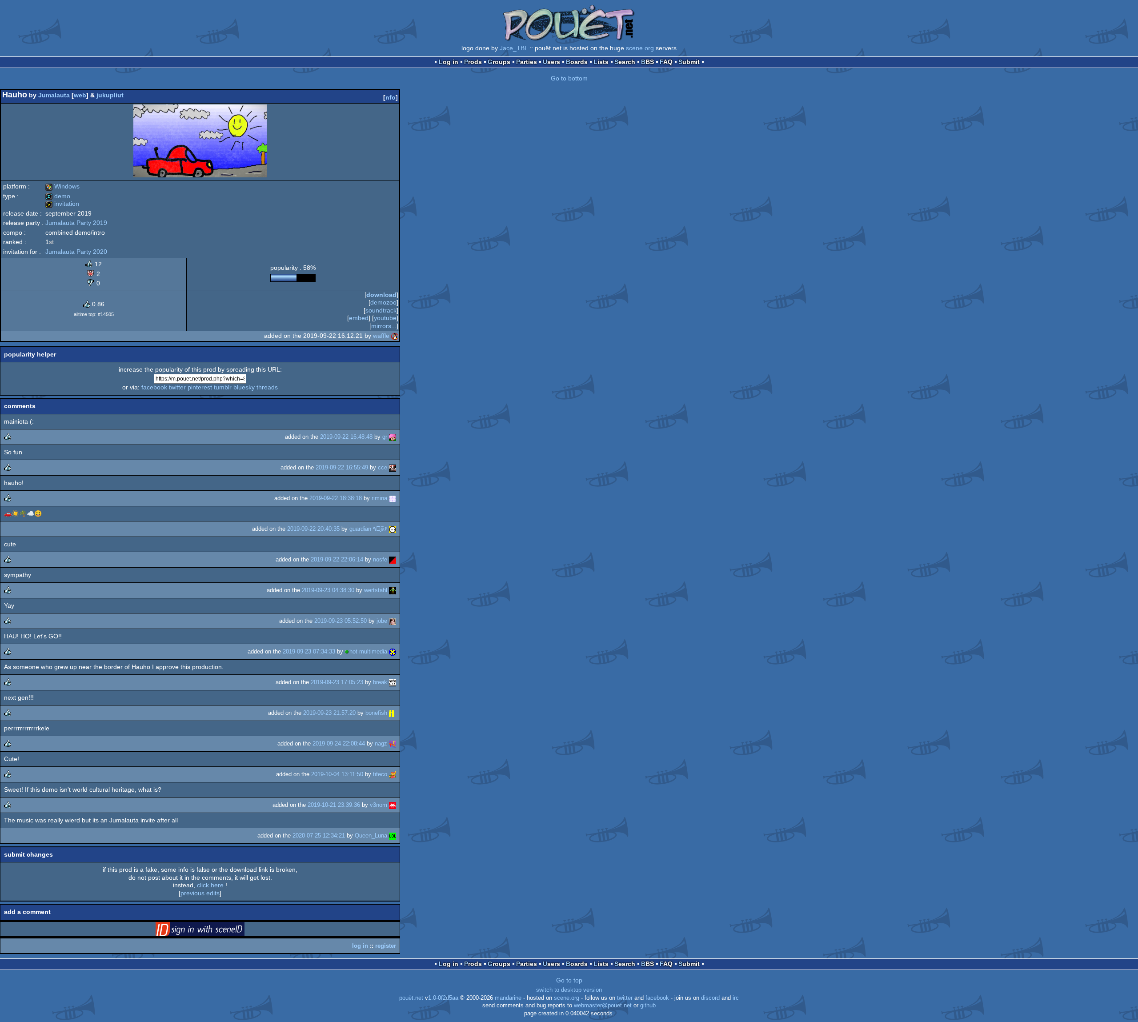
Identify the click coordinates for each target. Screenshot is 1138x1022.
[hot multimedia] (392, 651)
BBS (647, 61)
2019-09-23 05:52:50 (340, 620)
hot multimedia (368, 651)
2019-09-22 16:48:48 (346, 436)
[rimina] (392, 498)
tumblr (223, 387)
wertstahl (375, 590)
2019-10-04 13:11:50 (337, 774)
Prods (473, 61)
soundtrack (381, 310)
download (381, 294)
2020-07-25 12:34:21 (319, 835)
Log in (448, 61)
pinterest (200, 387)
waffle (381, 335)
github (648, 1005)
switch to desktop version (569, 990)
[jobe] (392, 620)
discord (710, 998)
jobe (382, 620)
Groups (499, 61)
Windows (62, 186)
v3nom (378, 805)
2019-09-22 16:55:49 (342, 467)
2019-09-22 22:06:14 (337, 559)
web (80, 95)
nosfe (380, 559)
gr (384, 436)
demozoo (383, 302)
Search (624, 61)
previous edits (200, 893)
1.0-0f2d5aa (443, 998)
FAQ (666, 61)
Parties (526, 61)
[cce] (392, 467)
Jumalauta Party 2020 (76, 251)
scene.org (640, 48)
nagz (381, 743)
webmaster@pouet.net (603, 1005)
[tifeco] (392, 774)
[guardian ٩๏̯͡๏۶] (392, 528)
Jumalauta (54, 95)
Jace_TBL (514, 48)
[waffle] (394, 335)
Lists (601, 61)
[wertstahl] (392, 590)
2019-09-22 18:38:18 (335, 498)
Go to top (569, 980)
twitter (177, 387)
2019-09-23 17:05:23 (337, 682)
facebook (154, 387)
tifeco (380, 774)
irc (736, 998)
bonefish (376, 712)
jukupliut (110, 95)
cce (382, 467)
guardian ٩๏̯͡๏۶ (368, 528)
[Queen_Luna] (392, 835)
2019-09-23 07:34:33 (309, 651)
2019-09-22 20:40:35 (313, 528)
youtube (385, 317)
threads (267, 387)
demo (57, 196)
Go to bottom (569, 78)
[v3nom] (392, 805)
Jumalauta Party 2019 (76, 222)
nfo (390, 97)
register (385, 945)
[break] (392, 682)
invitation (62, 203)
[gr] (392, 436)
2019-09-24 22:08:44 (339, 743)
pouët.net (411, 998)
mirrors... (384, 325)
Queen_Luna (371, 835)
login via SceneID (213, 931)
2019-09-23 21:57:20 (329, 712)
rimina (379, 498)
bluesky (244, 387)
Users (551, 61)
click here (210, 885)
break (380, 682)
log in (360, 945)
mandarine (508, 998)
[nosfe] (392, 559)
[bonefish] (392, 712)
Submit (689, 61)
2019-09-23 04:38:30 (328, 590)
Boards (577, 61)
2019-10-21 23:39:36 (334, 805)
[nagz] (392, 743)
